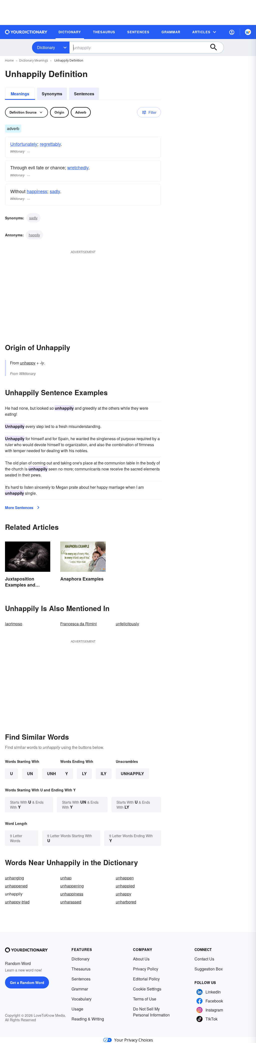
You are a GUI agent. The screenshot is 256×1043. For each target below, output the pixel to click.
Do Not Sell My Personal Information (151, 1012)
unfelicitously (127, 624)
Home (9, 60)
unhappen (125, 878)
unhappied (125, 886)
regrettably (50, 144)
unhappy (28, 363)
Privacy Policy (145, 969)
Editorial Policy (146, 979)
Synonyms (52, 94)
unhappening (72, 886)
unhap (66, 878)
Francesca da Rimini (78, 624)
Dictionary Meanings (33, 60)
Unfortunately (23, 144)
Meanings (20, 94)
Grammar (80, 989)
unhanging (14, 878)
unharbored (126, 902)
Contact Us (204, 959)
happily (34, 234)
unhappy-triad (17, 902)
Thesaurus (81, 969)
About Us (141, 959)
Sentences (84, 94)
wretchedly (77, 167)
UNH (51, 773)
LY (84, 773)
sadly (55, 191)
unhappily (132, 773)
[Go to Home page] (26, 32)
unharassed (70, 902)
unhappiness (71, 894)
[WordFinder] (248, 32)
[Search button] (216, 47)
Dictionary (46, 47)
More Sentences (19, 507)
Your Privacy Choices (133, 1040)
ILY (103, 773)
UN (30, 773)
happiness (37, 191)
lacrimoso (13, 624)
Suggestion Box (208, 969)
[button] (232, 32)
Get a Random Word (27, 982)
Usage (77, 1009)
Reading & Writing (88, 1019)
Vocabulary (82, 999)
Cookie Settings (147, 989)
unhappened (16, 886)
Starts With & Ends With (27, 804)
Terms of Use (144, 999)
